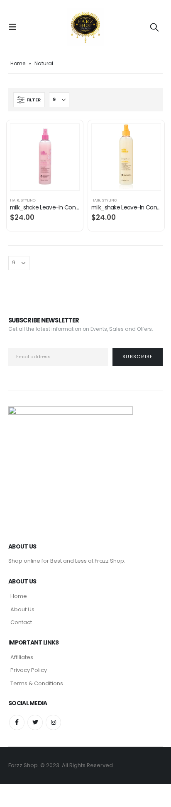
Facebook (16, 722)
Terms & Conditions (36, 683)
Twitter (35, 722)
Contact (21, 622)
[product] (44, 157)
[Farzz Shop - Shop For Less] (85, 27)
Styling (28, 200)
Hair (14, 200)
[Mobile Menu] (15, 27)
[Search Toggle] (154, 27)
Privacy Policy (28, 670)
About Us (22, 609)
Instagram (53, 722)
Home (17, 63)
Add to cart (65, 137)
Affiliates (21, 657)
